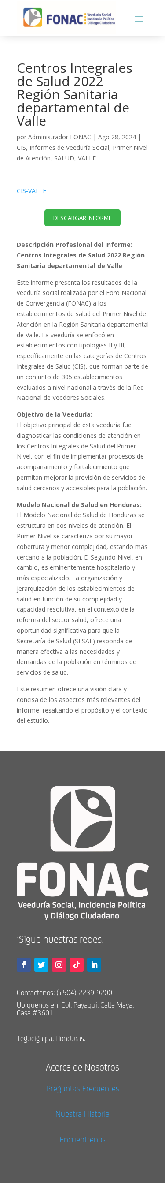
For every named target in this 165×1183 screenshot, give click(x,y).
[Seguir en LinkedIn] (94, 965)
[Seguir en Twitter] (41, 965)
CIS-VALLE (31, 191)
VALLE (87, 158)
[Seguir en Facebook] (24, 965)
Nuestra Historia (82, 1114)
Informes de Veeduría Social (69, 147)
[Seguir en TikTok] (77, 965)
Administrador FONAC (59, 137)
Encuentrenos (83, 1139)
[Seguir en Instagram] (59, 965)
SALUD (64, 158)
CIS (21, 147)
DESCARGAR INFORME (82, 218)
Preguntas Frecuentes (82, 1088)
